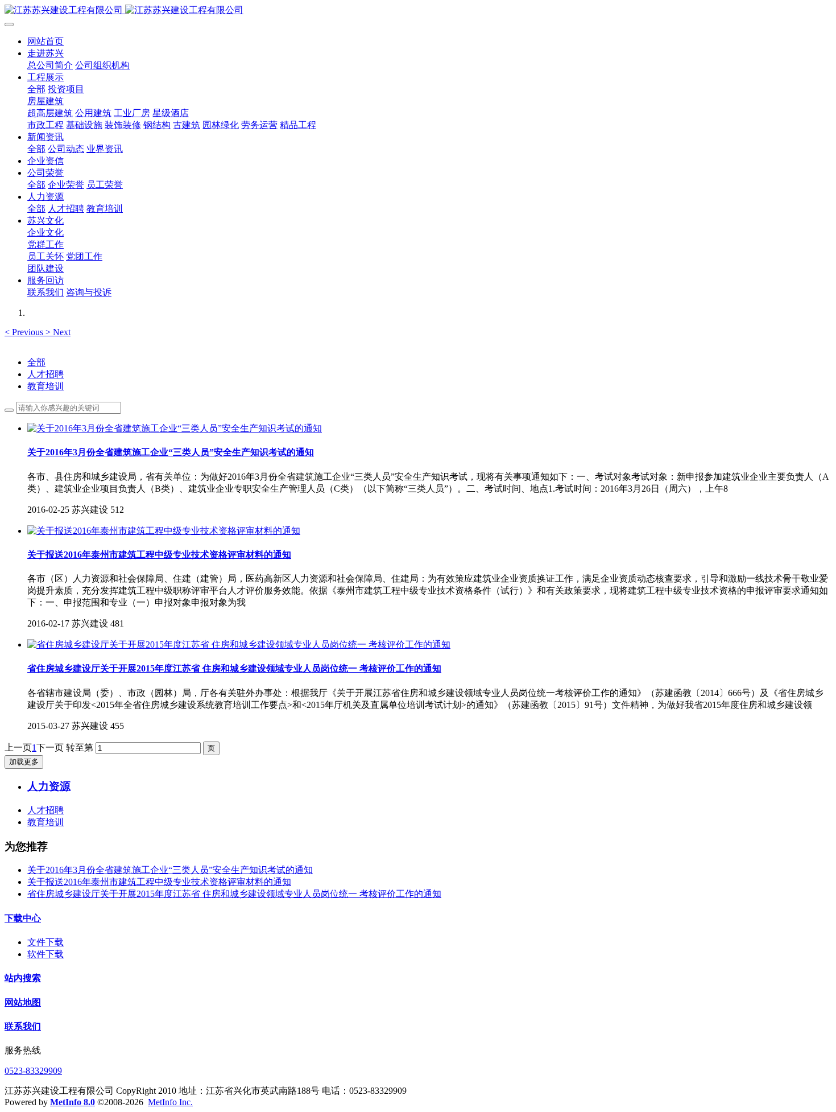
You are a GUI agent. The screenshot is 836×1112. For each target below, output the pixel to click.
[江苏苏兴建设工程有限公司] (418, 11)
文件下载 (45, 942)
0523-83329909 (33, 1071)
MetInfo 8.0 (72, 1102)
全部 (36, 89)
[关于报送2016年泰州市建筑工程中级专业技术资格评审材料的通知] (163, 531)
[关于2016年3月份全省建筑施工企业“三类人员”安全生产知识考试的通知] (174, 428)
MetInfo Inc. (170, 1102)
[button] (25, 332)
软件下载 (45, 954)
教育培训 (45, 386)
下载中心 (23, 918)
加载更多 (24, 761)
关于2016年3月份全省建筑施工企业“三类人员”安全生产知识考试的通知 (170, 870)
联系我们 (23, 1026)
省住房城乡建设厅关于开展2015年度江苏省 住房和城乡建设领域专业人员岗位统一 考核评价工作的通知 (234, 894)
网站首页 (45, 41)
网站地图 (23, 1002)
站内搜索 (23, 978)
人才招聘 (45, 374)
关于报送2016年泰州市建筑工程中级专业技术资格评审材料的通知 (159, 882)
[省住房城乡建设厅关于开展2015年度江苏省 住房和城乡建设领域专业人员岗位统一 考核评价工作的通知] (238, 644)
